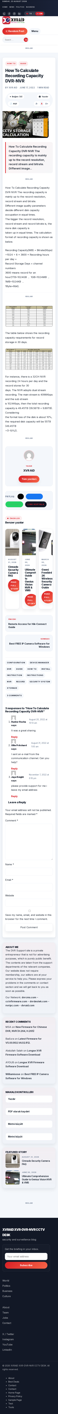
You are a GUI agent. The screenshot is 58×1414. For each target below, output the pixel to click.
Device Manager (39, 662)
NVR (9, 682)
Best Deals (13, 1381)
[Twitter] (4, 13)
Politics (20, 7)
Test (10, 1403)
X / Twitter (8, 1334)
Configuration (16, 662)
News (11, 7)
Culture (6, 1296)
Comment (11, 820)
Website (9, 895)
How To (11, 63)
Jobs (5, 1317)
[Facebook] (9, 13)
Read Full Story (14, 585)
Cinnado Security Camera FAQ (13, 571)
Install (45, 669)
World (5, 1280)
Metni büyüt (15, 1136)
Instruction (14, 675)
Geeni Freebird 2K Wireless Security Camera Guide (46, 578)
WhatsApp (14, 504)
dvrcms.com (29, 997)
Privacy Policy (15, 1396)
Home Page (14, 1392)
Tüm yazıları (29, 478)
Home (5, 7)
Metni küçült (15, 1123)
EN (39, 13)
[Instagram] (14, 13)
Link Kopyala (36, 504)
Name (9, 864)
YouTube (7, 1344)
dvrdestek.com (38, 1001)
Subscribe (26, 1265)
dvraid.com (27, 1005)
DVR (9, 669)
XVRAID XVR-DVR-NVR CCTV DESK (23, 1232)
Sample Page (15, 1400)
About (5, 1307)
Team (5, 1312)
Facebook (34, 496)
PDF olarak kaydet (19, 1111)
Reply (14, 736)
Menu (35, 31)
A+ (46, 103)
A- (37, 103)
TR (29, 13)
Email (9, 879)
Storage (12, 688)
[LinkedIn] (19, 13)
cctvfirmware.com (16, 1001)
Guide (23, 63)
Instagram (8, 1339)
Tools (11, 1407)
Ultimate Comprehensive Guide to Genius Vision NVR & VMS (36, 1179)
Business (30, 7)
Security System (40, 682)
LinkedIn (7, 1349)
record (20, 682)
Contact (6, 1322)
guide (19, 669)
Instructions (35, 675)
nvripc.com (12, 1005)
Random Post (16, 31)
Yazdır (11, 1098)
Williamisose (13, 1074)
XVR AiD (13, 87)
